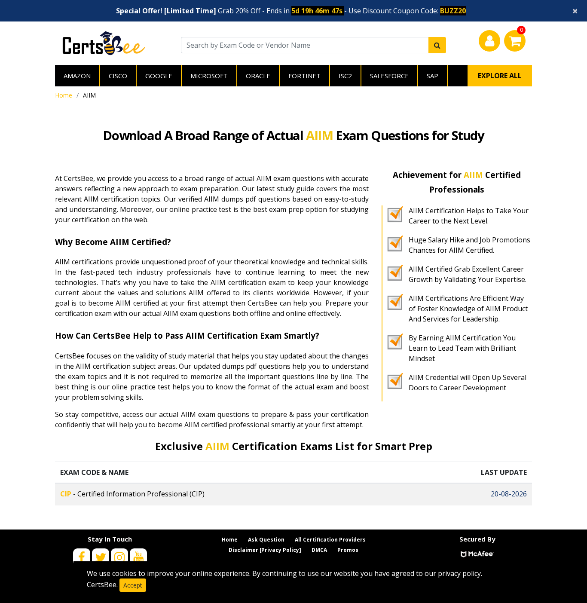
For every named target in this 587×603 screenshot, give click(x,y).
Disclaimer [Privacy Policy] (265, 550)
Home (63, 95)
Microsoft (209, 75)
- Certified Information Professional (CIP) (132, 494)
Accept (132, 585)
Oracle (258, 75)
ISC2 (345, 75)
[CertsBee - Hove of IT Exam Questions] (104, 42)
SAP (432, 75)
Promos (347, 550)
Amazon (77, 75)
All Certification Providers (330, 539)
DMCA (319, 550)
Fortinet (304, 75)
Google (158, 75)
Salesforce (389, 75)
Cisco (118, 75)
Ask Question (266, 539)
